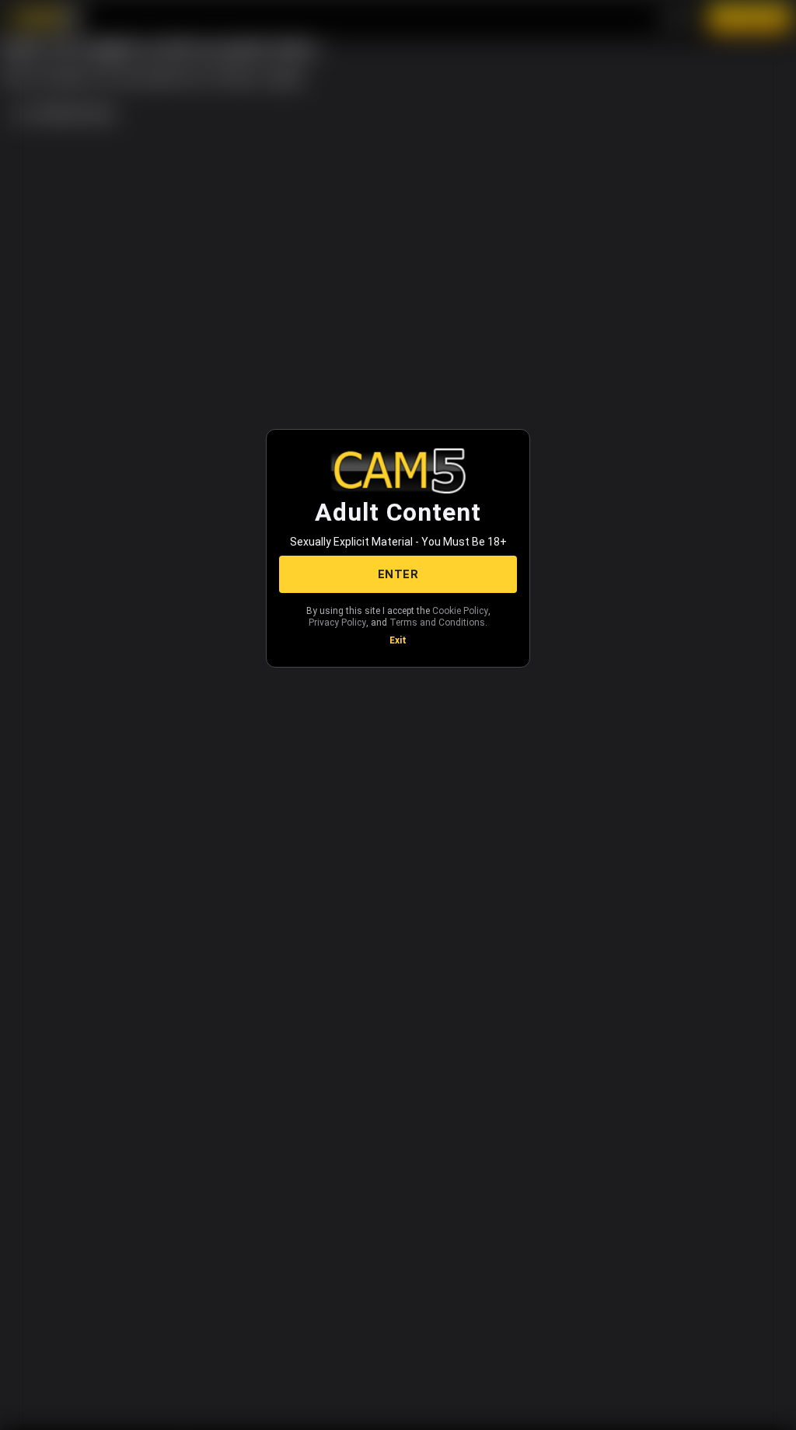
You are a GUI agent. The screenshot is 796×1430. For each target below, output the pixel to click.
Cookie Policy (460, 610)
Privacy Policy (337, 622)
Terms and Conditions (437, 622)
